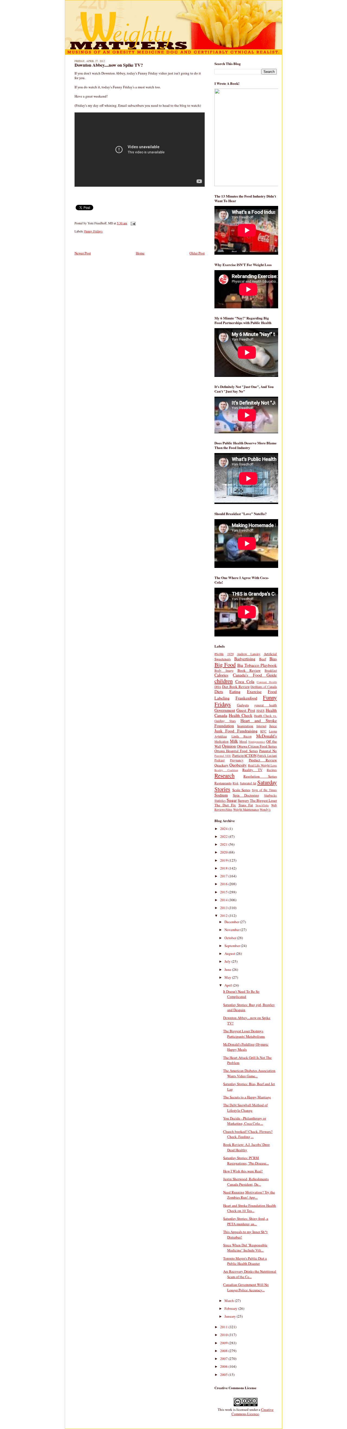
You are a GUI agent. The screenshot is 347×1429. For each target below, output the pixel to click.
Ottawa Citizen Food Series (257, 746)
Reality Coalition (226, 770)
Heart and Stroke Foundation (245, 723)
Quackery (221, 765)
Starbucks (270, 795)
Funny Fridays (93, 231)
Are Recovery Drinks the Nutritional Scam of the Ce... (249, 1274)
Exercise (254, 691)
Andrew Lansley (249, 654)
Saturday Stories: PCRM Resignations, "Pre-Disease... (246, 1160)
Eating (234, 691)
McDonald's (266, 736)
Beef (262, 659)
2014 (224, 899)
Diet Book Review (236, 686)
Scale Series (241, 789)
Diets (218, 691)
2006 (224, 1366)
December (232, 921)
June (228, 969)
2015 (224, 892)
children (223, 681)
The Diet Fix (225, 805)
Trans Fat (245, 805)
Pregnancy (236, 760)
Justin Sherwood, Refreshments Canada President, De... (246, 1181)
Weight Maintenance (246, 809)
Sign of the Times (264, 790)
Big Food (225, 664)
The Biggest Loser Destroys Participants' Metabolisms (244, 1034)
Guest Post (245, 710)
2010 (224, 1334)
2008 (224, 1350)
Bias (273, 658)
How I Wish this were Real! (243, 1171)
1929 (230, 654)
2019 (224, 860)
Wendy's (265, 809)
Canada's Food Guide (255, 675)
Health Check (240, 715)
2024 (224, 828)
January (230, 1316)
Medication (221, 741)
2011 (224, 1326)
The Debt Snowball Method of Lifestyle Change (245, 1108)
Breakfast (271, 670)
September (232, 945)
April (228, 985)
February (231, 1308)
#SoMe (219, 654)
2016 (224, 883)
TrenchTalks (262, 805)
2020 (224, 852)
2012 (224, 915)
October (230, 937)
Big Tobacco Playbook (257, 665)
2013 (224, 907)
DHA (217, 687)
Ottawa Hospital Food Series (236, 750)
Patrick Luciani (267, 756)
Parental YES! (222, 756)
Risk (236, 783)
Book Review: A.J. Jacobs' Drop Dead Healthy (246, 1147)
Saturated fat (248, 783)
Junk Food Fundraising (236, 730)
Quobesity (238, 765)
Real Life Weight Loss (262, 765)
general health (265, 705)
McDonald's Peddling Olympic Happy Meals (245, 1047)
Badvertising (244, 658)
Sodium (221, 795)
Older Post (197, 253)
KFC (263, 731)
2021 (224, 844)
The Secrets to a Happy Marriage (247, 1097)
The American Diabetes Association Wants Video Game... (249, 1073)
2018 (224, 868)
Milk (234, 741)
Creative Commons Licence (253, 1412)
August (230, 953)
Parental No (268, 750)
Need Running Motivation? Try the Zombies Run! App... (249, 1195)
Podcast (219, 760)
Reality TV (252, 769)
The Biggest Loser (263, 800)
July (228, 961)
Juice (273, 725)
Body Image (223, 670)
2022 (224, 836)
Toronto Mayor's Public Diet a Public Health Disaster (245, 1261)
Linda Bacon (242, 736)
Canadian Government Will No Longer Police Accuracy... (246, 1287)
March (229, 1300)
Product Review (263, 760)
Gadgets (243, 705)
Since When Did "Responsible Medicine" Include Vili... (245, 1248)
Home (140, 253)
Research (224, 775)
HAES (260, 711)
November (232, 929)
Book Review (249, 670)
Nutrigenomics (256, 741)
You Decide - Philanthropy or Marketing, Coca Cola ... (244, 1121)
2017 (224, 876)
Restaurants (223, 783)
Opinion (229, 746)
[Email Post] (132, 223)
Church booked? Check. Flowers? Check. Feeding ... (247, 1134)
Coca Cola (244, 681)
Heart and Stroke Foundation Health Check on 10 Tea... (249, 1208)
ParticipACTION (244, 755)
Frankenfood (246, 698)
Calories (221, 675)
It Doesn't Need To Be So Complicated (241, 994)
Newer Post (83, 253)
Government (224, 710)
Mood (243, 741)
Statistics (220, 800)
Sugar (232, 800)
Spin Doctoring (246, 795)
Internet (261, 726)
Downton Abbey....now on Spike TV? (109, 65)
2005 (224, 1374)
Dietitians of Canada (263, 687)
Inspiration (245, 725)
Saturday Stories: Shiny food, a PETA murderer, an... (245, 1221)
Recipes (272, 770)
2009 (224, 1342)
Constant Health (267, 682)
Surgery (243, 800)
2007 (224, 1358)
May (228, 977)
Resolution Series (260, 776)
